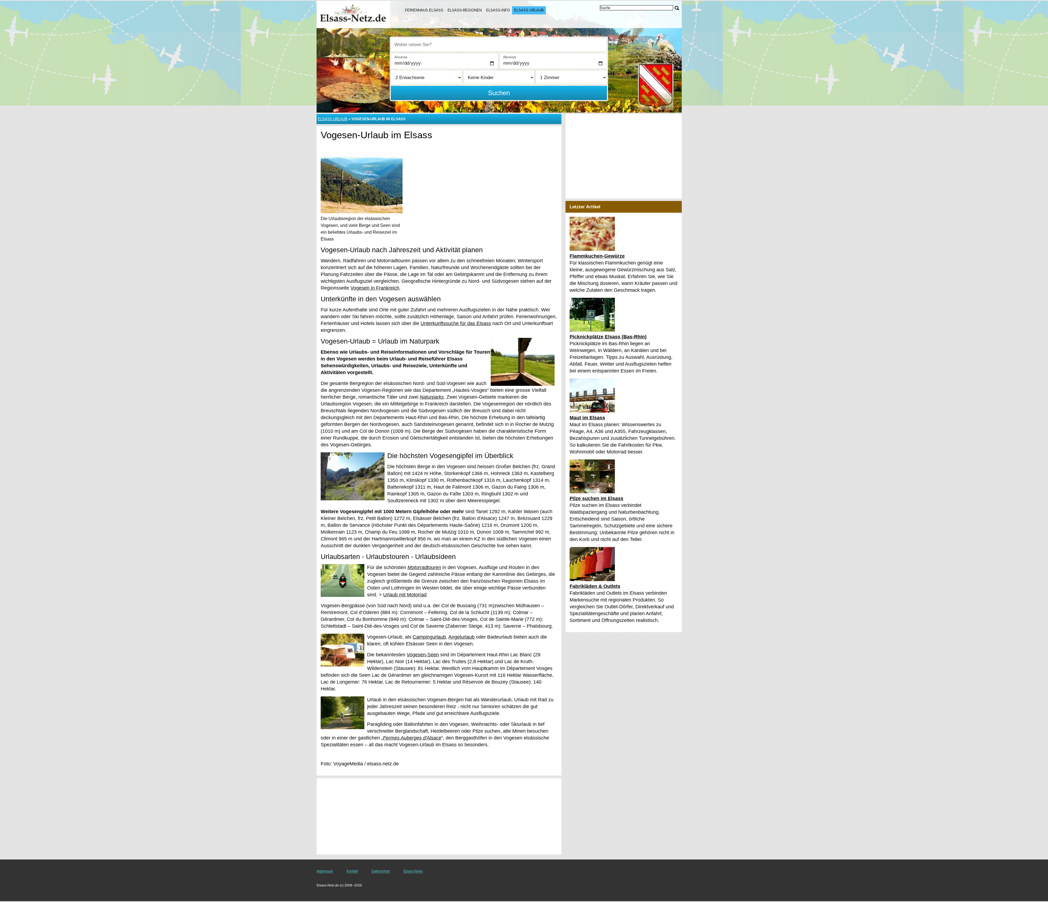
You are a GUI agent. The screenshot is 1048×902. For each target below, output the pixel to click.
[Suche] (677, 8)
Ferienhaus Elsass (424, 10)
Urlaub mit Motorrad (405, 594)
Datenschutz (380, 871)
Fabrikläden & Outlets (595, 586)
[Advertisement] (439, 816)
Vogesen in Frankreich (374, 288)
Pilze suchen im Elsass (596, 498)
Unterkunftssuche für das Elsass (456, 323)
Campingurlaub (429, 637)
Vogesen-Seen (423, 654)
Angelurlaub (461, 637)
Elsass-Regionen (465, 10)
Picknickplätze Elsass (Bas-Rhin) (608, 336)
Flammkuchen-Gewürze (597, 256)
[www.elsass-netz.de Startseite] (354, 14)
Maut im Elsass (587, 417)
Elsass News (413, 871)
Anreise (400, 57)
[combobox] (499, 44)
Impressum (325, 871)
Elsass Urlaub (529, 10)
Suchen (499, 93)
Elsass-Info (498, 10)
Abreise (509, 57)
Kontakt (352, 871)
